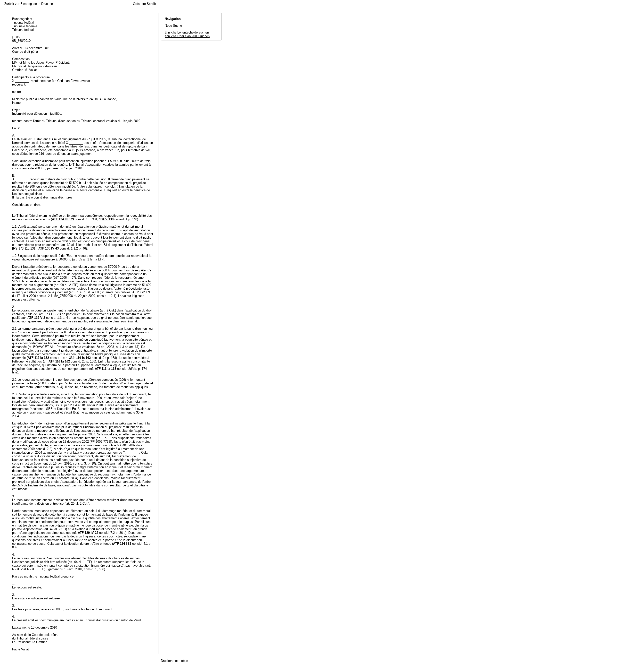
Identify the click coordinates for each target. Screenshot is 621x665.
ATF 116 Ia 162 (59, 361)
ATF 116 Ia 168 (105, 369)
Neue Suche (173, 25)
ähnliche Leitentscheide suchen (187, 32)
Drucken (47, 4)
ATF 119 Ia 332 (38, 358)
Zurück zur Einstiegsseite (22, 4)
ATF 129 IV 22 (88, 533)
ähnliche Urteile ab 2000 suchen (187, 36)
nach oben (180, 661)
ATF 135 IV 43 (48, 248)
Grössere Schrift (144, 4)
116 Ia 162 (83, 358)
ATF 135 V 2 (36, 318)
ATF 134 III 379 (63, 219)
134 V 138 (106, 219)
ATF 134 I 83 (122, 543)
